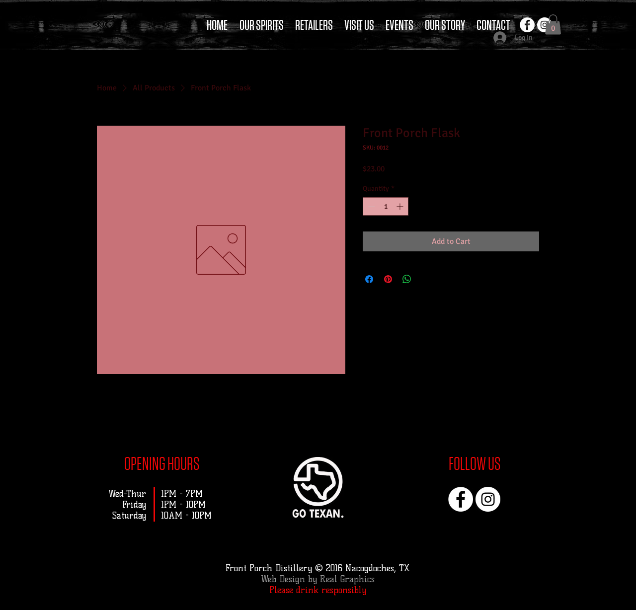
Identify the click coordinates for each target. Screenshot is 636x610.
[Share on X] (426, 279)
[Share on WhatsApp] (407, 279)
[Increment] (401, 206)
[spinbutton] (386, 206)
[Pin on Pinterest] (388, 279)
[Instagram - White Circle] (488, 499)
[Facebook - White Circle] (527, 24)
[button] (553, 24)
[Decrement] (370, 206)
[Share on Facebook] (369, 279)
